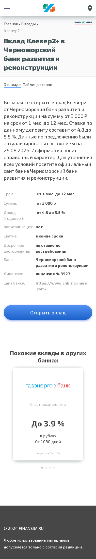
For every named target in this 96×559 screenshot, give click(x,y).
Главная (11, 23)
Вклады (28, 23)
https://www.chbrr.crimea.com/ (61, 286)
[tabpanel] (48, 412)
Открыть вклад (48, 312)
